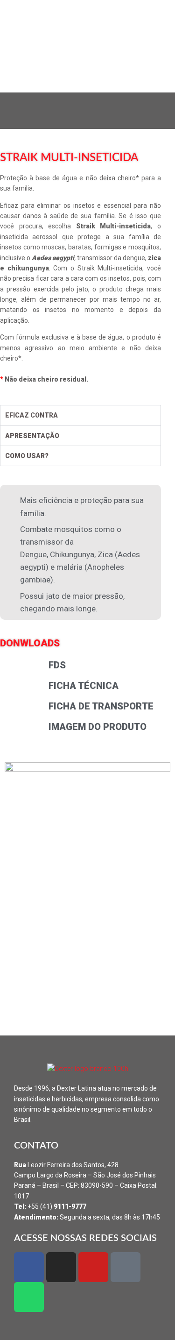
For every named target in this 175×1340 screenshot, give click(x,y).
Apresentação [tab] (32, 436)
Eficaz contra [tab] (31, 415)
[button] (87, 110)
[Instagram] (61, 1267)
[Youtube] (93, 1267)
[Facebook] (29, 1267)
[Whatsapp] (29, 1297)
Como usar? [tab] (27, 456)
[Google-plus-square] (125, 1267)
